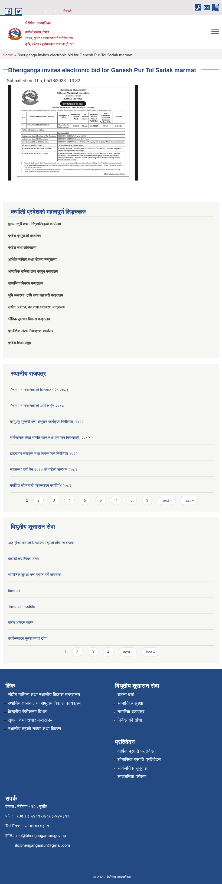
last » (189, 500)
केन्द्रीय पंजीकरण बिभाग (27, 711)
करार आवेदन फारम (20, 622)
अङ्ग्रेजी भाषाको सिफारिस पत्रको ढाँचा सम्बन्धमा (41, 543)
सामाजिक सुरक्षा (130, 703)
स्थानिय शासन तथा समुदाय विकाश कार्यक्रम (44, 703)
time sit (14, 590)
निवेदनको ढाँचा (129, 720)
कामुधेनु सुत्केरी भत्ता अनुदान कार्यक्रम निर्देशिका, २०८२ (47, 421)
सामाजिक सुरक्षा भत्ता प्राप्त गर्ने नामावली (34, 574)
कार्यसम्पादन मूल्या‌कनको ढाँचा (27, 638)
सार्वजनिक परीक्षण (131, 776)
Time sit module (21, 606)
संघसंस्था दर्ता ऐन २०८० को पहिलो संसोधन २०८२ (43, 469)
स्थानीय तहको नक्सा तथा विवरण (34, 728)
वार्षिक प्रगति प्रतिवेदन (136, 751)
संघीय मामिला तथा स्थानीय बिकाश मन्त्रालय (44, 694)
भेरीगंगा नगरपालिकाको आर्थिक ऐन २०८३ (37, 405)
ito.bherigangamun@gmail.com (42, 845)
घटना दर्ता (125, 694)
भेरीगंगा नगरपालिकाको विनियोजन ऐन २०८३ (39, 390)
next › (166, 500)
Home (8, 55)
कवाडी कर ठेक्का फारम (23, 558)
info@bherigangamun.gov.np (40, 835)
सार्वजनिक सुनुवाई (132, 768)
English (51, 11)
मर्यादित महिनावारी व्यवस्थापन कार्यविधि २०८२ (40, 485)
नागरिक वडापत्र (130, 711)
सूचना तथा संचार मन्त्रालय (30, 720)
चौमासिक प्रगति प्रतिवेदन (139, 759)
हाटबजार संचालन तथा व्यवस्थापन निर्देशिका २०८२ (44, 453)
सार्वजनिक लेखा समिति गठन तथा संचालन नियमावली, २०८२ (50, 437)
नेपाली (67, 11)
